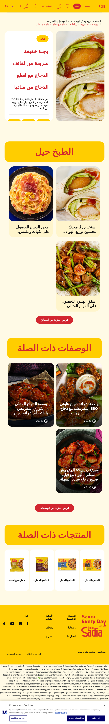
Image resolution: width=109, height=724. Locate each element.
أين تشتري (25, 6)
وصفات (77, 6)
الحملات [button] (49, 6)
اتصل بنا (71, 636)
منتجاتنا (49, 627)
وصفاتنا (72, 627)
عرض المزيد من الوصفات (55, 508)
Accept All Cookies (76, 718)
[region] (54, 712)
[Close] (104, 705)
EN (6, 6)
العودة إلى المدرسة (57, 21)
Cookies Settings (18, 718)
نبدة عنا (67, 6)
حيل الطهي (59, 6)
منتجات (87, 6)
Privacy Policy (61, 713)
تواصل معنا (35, 6)
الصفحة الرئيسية (92, 21)
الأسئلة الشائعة (49, 617)
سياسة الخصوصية (14, 654)
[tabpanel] (54, 437)
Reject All (96, 718)
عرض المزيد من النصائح (55, 320)
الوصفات (75, 21)
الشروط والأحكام (34, 654)
